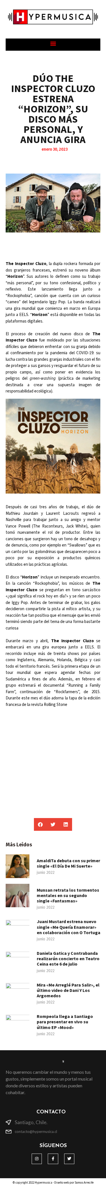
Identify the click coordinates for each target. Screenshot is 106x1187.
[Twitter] (69, 1159)
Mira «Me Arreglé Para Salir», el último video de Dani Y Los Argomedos (68, 990)
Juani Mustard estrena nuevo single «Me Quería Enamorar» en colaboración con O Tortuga (68, 927)
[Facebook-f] (53, 1159)
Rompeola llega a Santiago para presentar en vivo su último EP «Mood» (65, 1021)
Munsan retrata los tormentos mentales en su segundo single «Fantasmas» (68, 895)
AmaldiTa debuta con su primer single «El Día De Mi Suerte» (68, 863)
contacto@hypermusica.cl (36, 1131)
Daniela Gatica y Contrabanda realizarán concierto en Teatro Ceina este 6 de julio (68, 958)
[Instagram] (37, 1159)
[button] (53, 43)
